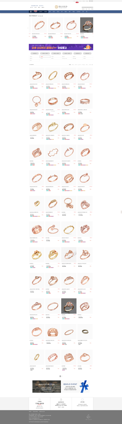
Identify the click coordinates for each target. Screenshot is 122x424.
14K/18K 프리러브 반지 (49, 109)
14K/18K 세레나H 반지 (65, 109)
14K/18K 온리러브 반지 (33, 314)
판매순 (73, 64)
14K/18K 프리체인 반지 (49, 84)
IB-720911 (31, 340)
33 (43, 36)
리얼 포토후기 (41, 5)
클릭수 (87, 64)
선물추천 (42, 7)
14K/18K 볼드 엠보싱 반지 (50, 340)
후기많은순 (83, 64)
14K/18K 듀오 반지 (81, 135)
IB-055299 (31, 161)
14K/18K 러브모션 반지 (33, 109)
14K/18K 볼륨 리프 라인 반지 (82, 340)
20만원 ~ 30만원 (45, 53)
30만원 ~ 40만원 (56, 53)
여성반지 (52, 56)
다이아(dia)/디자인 (64, 58)
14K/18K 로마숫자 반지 (33, 84)
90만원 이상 (87, 53)
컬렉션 (39, 7)
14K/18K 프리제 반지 (81, 84)
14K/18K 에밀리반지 (33, 135)
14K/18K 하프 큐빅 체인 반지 (66, 340)
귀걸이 (54, 11)
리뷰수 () (43, 33)
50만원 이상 (77, 53)
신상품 (35, 11)
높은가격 (79, 64)
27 (42, 291)
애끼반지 (84, 58)
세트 (86, 11)
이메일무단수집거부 (42, 411)
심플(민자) (63, 56)
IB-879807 (63, 366)
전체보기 (31, 56)
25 (75, 36)
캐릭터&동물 (74, 58)
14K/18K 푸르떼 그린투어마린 (34, 289)
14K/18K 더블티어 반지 (33, 237)
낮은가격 (76, 64)
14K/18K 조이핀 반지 (65, 237)
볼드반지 (31, 58)
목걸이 (58, 11)
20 (74, 291)
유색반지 (42, 58)
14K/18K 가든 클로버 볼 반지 (66, 263)
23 (59, 36)
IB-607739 (47, 314)
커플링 (73, 11)
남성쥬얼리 (78, 11)
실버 (83, 11)
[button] (94, 28)
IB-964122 (79, 314)
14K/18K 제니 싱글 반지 (66, 289)
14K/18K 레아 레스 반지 (82, 289)
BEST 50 (31, 7)
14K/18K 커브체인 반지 (65, 84)
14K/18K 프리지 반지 (65, 186)
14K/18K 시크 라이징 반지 (82, 263)
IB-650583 (47, 263)
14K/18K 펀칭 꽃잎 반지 (50, 366)
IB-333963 (63, 212)
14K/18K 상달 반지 (33, 366)
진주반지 (84, 56)
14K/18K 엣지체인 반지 (33, 33)
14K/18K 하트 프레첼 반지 (50, 135)
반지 (62, 11)
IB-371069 (47, 237)
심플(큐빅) (74, 56)
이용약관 (30, 411)
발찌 (69, 11)
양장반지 (52, 58)
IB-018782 (63, 33)
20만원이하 (34, 53)
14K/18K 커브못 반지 (48, 33)
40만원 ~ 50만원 (67, 53)
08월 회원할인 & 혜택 (34, 5)
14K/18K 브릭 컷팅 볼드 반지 (82, 212)
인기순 (70, 64)
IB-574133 (79, 33)
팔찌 (50, 11)
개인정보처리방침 (35, 411)
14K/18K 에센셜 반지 (49, 212)
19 (58, 214)
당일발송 (45, 11)
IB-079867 (47, 289)
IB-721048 (79, 366)
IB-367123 (79, 237)
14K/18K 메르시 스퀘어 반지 (82, 109)
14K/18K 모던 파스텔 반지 (66, 161)
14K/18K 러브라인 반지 (33, 186)
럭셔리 (31, 60)
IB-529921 (79, 161)
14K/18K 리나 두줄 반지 (66, 135)
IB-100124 (31, 263)
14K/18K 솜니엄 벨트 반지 (34, 212)
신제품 (90, 64)
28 (58, 163)
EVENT (35, 7)
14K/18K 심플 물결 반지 (50, 161)
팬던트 (66, 11)
